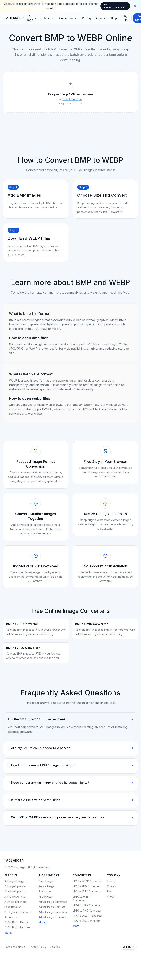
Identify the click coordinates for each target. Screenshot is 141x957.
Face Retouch (12, 906)
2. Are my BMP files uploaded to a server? (70, 748)
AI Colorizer (11, 917)
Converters (66, 18)
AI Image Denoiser (15, 896)
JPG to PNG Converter (86, 886)
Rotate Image (47, 886)
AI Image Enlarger (15, 881)
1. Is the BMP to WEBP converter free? (70, 719)
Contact (111, 886)
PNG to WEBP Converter (87, 915)
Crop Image (46, 881)
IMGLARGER (14, 18)
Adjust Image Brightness (53, 901)
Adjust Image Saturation (53, 912)
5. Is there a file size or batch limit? (70, 800)
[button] (70, 92)
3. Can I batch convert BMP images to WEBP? (70, 765)
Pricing (86, 18)
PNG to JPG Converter (86, 920)
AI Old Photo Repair (16, 922)
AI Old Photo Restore (17, 927)
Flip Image (45, 891)
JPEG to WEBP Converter (81, 898)
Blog (114, 18)
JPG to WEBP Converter (87, 881)
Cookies (55, 946)
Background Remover (17, 912)
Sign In (126, 18)
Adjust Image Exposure (52, 917)
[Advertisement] (70, 125)
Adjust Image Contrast (52, 906)
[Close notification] (135, 6)
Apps (99, 18)
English (127, 946)
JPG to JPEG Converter (87, 891)
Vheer (110, 896)
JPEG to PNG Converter (87, 910)
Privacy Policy (37, 946)
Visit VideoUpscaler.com (113, 6)
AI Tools (30, 18)
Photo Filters (46, 896)
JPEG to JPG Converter (87, 905)
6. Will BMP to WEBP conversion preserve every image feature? (70, 817)
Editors (46, 18)
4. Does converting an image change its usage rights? (70, 782)
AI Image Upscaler (15, 886)
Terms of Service (14, 946)
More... (8, 932)
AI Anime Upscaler (15, 891)
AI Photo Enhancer (15, 901)
